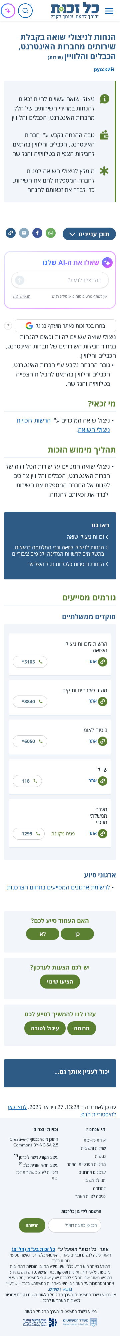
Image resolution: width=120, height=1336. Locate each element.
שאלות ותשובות (93, 1148)
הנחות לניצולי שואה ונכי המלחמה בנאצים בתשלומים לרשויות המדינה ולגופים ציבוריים (58, 550)
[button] (109, 11)
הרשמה (32, 1225)
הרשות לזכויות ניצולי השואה (85, 647)
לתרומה (99, 1188)
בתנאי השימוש (60, 1289)
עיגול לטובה (45, 1028)
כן (77, 934)
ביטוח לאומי (94, 730)
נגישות (100, 1156)
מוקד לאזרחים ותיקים (84, 690)
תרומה (81, 1028)
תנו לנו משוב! (95, 1180)
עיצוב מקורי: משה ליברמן (38, 1157)
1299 (27, 833)
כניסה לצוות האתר (90, 1196)
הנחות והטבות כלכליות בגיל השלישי (66, 564)
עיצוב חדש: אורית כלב (40, 1165)
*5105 (28, 661)
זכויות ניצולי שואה (85, 536)
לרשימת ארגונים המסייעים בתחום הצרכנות (58, 887)
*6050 (28, 741)
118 (26, 781)
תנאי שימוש (21, 296)
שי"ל (102, 769)
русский (104, 69)
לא (43, 934)
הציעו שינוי (60, 981)
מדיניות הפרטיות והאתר (86, 1164)
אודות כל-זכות (95, 1140)
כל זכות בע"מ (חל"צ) (33, 1249)
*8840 (28, 701)
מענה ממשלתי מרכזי (98, 816)
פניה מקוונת (63, 833)
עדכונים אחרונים (92, 1172)
